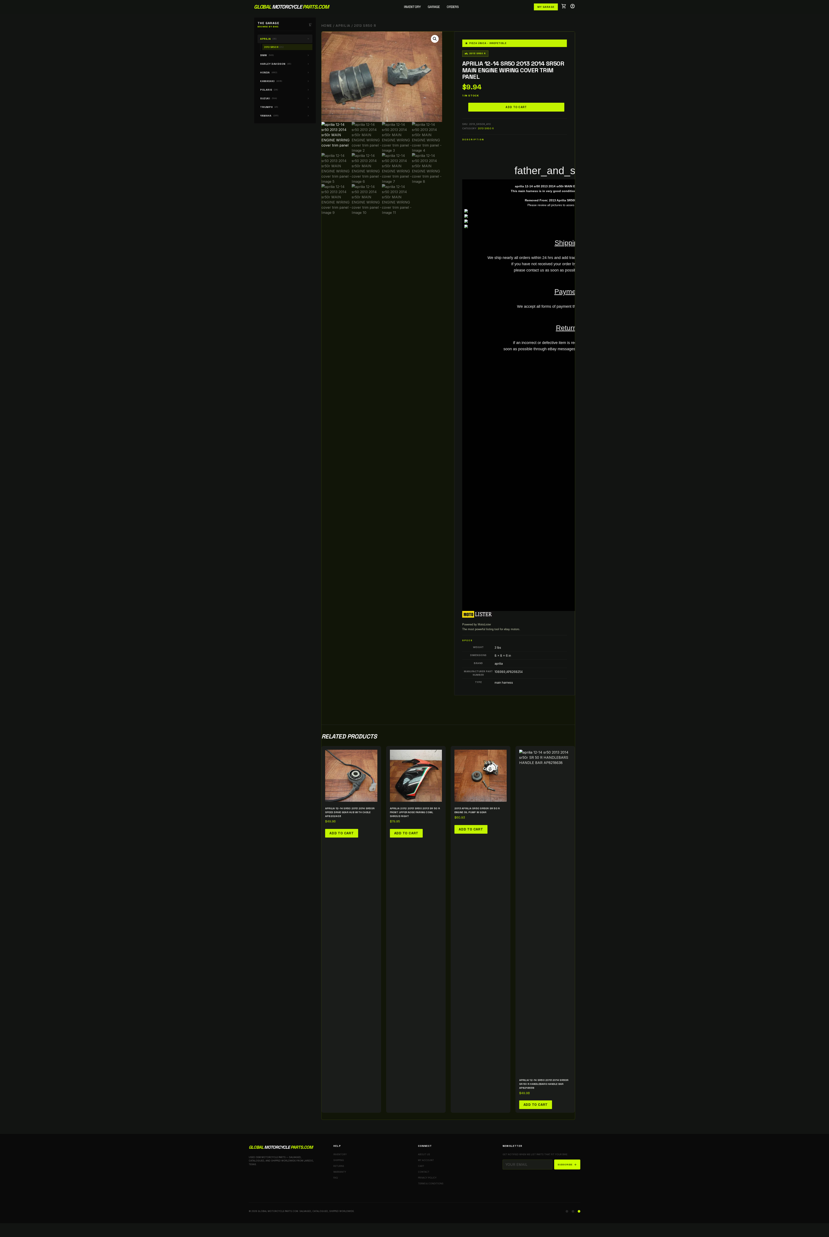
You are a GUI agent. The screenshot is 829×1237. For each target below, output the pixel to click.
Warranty (339, 1172)
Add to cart (516, 107)
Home (326, 26)
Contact (423, 1172)
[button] (435, 39)
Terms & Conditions (430, 1183)
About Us (424, 1154)
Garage (434, 7)
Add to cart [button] (341, 833)
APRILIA (343, 26)
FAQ (335, 1177)
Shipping (338, 1160)
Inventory (412, 7)
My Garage (545, 7)
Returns (338, 1166)
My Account (426, 1160)
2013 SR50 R (486, 128)
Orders (453, 7)
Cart (421, 1166)
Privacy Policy (427, 1177)
